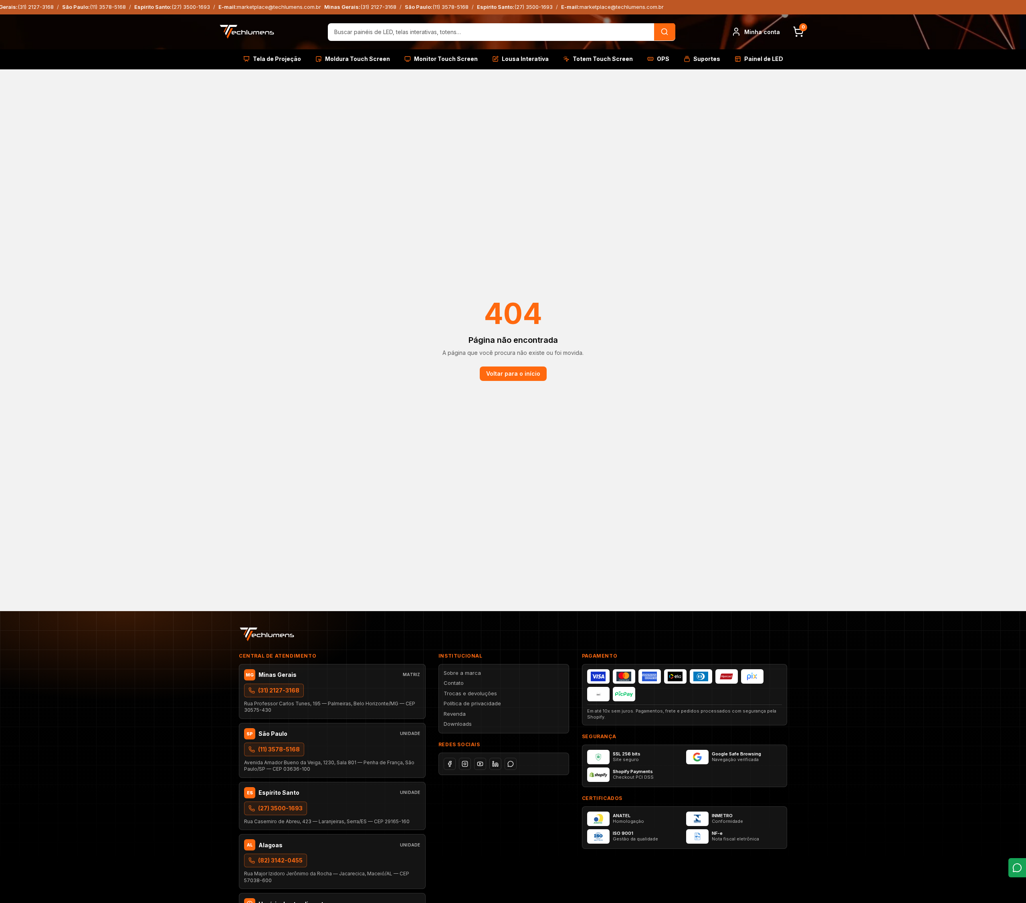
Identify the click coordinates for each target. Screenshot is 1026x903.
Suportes (706, 58)
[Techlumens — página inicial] (247, 31)
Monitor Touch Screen (446, 58)
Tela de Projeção (277, 58)
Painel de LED (763, 58)
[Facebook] (450, 764)
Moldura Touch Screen (357, 58)
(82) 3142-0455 (280, 860)
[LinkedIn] (495, 764)
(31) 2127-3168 (36, 7)
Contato (454, 683)
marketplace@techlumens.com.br (279, 7)
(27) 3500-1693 (191, 7)
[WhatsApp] (511, 764)
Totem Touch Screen (603, 58)
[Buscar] (664, 31)
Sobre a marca (462, 673)
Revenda (455, 714)
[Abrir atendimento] (1017, 867)
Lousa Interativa (525, 58)
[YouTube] (480, 764)
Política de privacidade (472, 703)
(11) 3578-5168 (108, 7)
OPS (663, 58)
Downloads (458, 724)
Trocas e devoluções (470, 693)
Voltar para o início (513, 373)
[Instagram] (465, 764)
